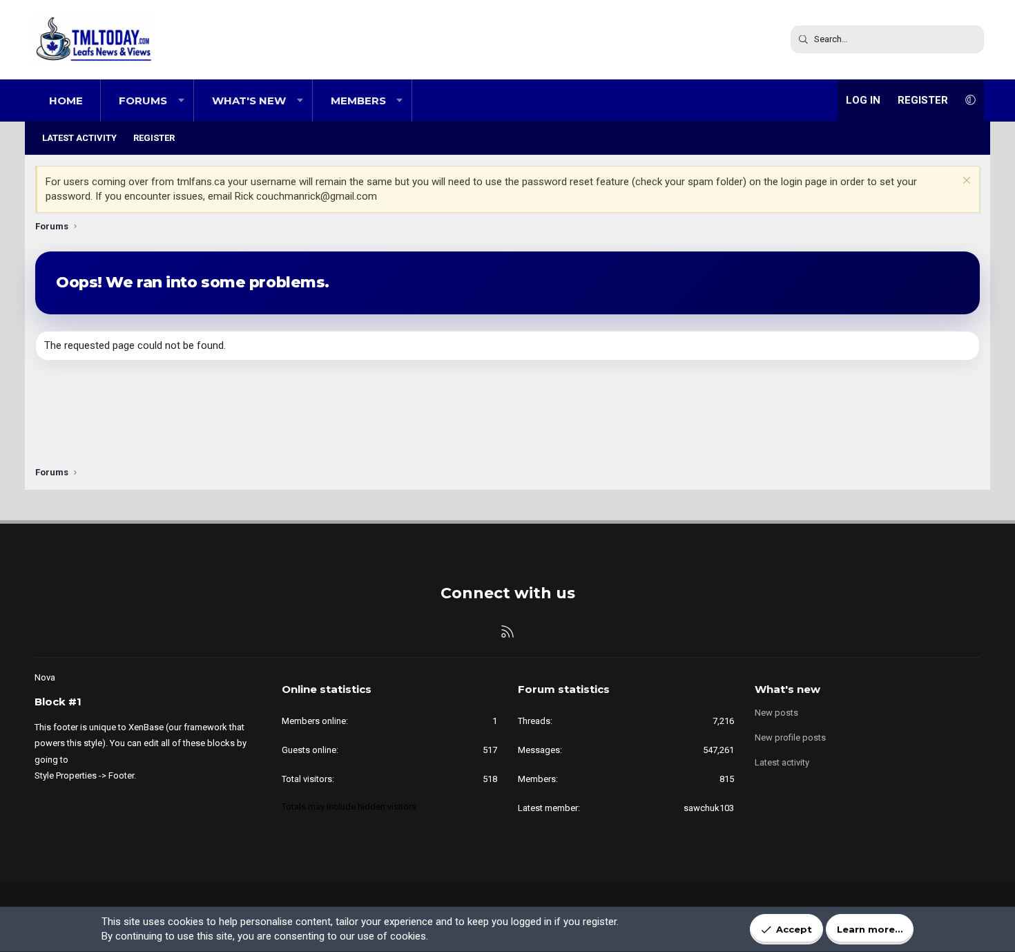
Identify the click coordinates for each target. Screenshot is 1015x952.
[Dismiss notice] (965, 182)
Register (154, 138)
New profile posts (790, 737)
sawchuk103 (709, 808)
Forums (143, 100)
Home (66, 100)
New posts (776, 712)
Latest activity (79, 138)
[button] (181, 100)
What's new (249, 100)
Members (358, 100)
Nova (45, 677)
